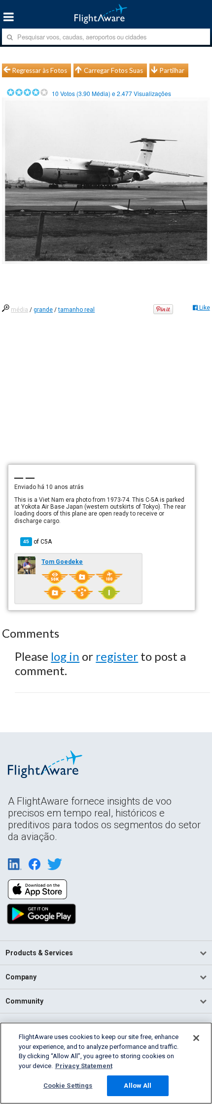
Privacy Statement (83, 1066)
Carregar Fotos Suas (113, 70)
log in (65, 656)
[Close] (196, 1038)
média (19, 309)
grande (43, 309)
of (37, 541)
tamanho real (76, 309)
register (117, 656)
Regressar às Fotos (39, 70)
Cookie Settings (68, 1085)
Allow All (137, 1085)
